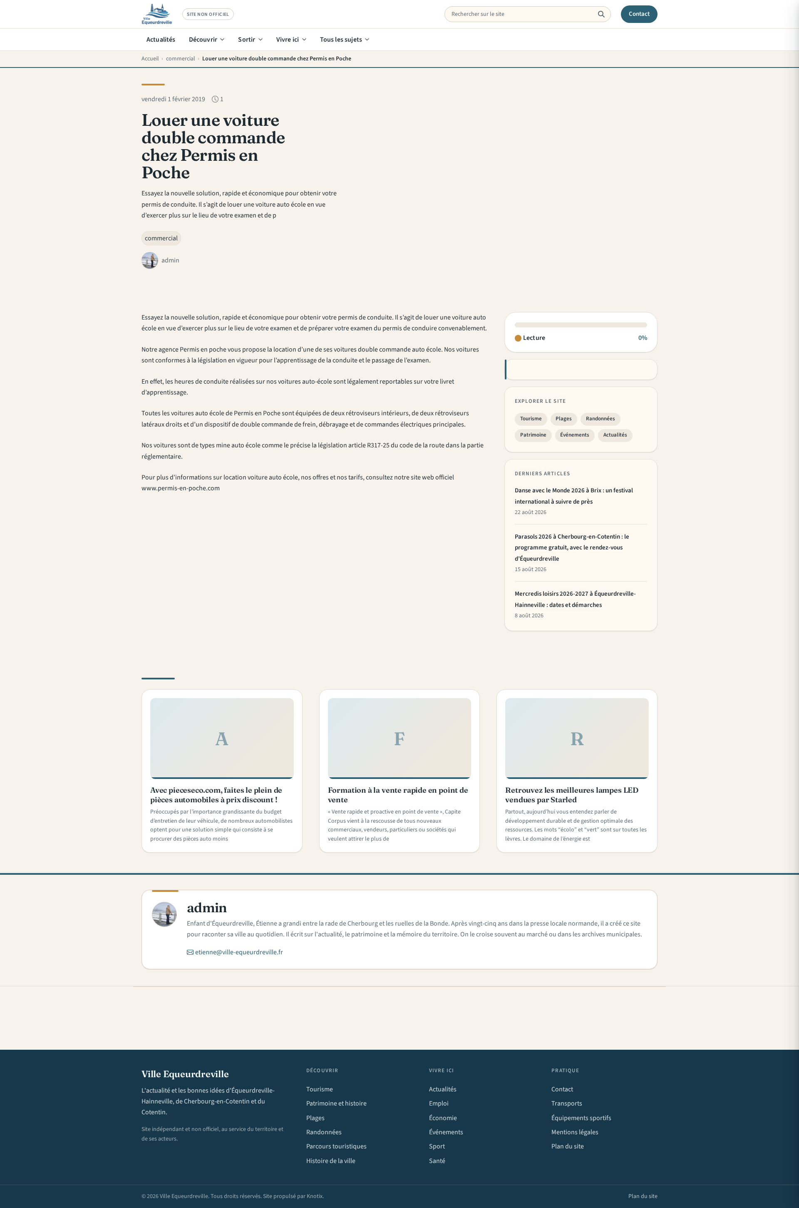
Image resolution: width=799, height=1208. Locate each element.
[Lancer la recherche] (601, 14)
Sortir (246, 39)
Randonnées (600, 418)
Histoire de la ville (330, 1161)
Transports (566, 1103)
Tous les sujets (341, 39)
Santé (437, 1161)
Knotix (315, 1196)
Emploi (439, 1103)
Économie (443, 1118)
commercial (161, 238)
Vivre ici (287, 39)
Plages (564, 418)
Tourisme (531, 418)
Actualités (161, 39)
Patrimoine (533, 435)
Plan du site (567, 1146)
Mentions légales (574, 1132)
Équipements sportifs (581, 1118)
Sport (437, 1146)
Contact (639, 14)
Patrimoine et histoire (336, 1103)
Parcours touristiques (336, 1146)
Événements (574, 435)
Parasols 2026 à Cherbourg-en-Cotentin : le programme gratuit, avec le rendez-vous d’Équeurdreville (572, 547)
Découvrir (203, 39)
